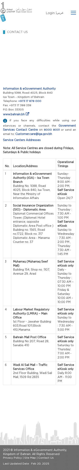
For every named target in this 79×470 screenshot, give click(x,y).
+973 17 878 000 (29, 101)
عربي (60, 12)
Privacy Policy (12, 458)
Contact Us (46, 458)
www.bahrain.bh (14, 114)
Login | (51, 13)
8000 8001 (52, 130)
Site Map (30, 458)
